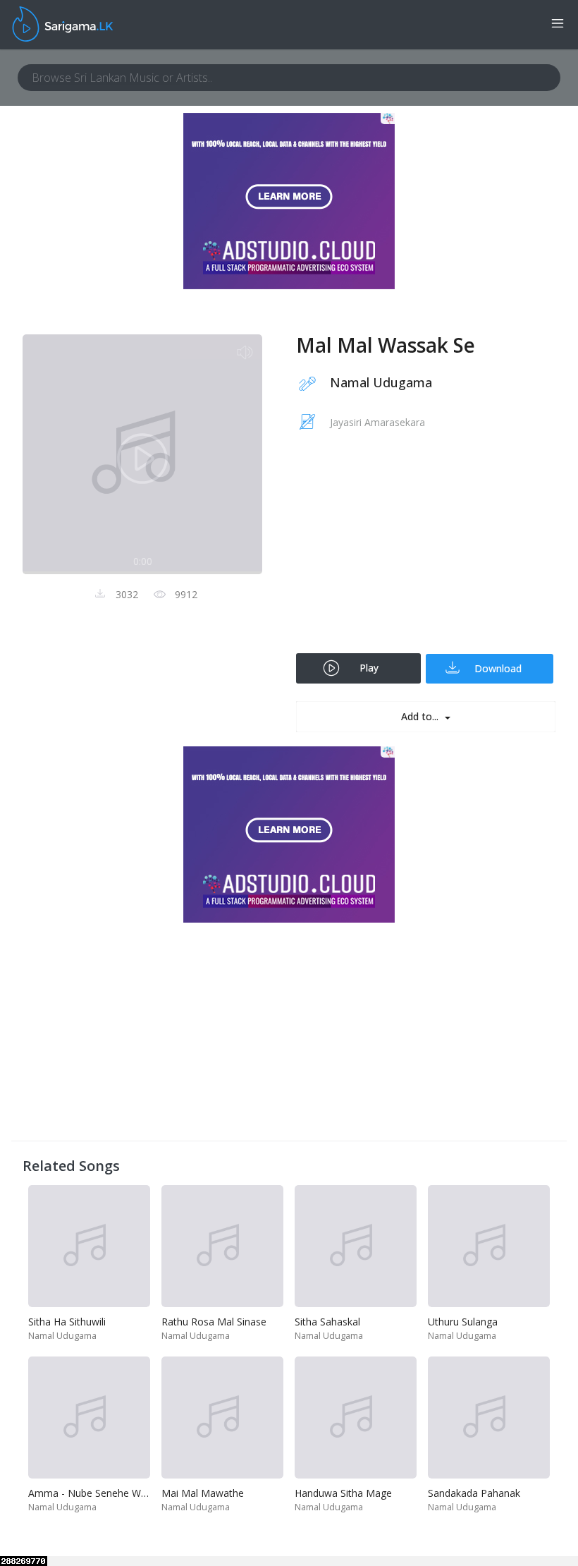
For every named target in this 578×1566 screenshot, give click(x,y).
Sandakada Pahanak (474, 1493)
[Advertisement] (425, 551)
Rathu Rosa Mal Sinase (213, 1321)
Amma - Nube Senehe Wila (89, 1493)
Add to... (421, 716)
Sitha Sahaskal (327, 1321)
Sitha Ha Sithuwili (67, 1321)
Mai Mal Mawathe (202, 1493)
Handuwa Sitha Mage (343, 1493)
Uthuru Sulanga (463, 1321)
